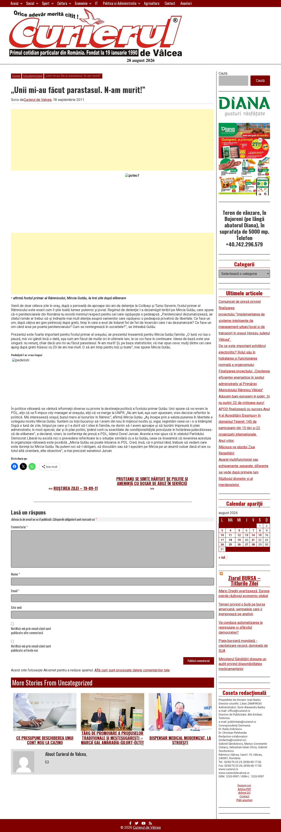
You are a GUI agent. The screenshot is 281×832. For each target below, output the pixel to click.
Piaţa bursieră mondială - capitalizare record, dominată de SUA (243, 646)
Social (30, 3)
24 (222, 544)
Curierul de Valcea (37, 100)
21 (253, 540)
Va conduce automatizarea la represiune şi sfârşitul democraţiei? (241, 627)
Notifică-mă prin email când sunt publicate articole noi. (31, 648)
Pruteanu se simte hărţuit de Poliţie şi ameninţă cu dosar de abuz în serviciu (152, 481)
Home (16, 75)
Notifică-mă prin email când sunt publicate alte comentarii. (31, 631)
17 (222, 540)
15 (259, 535)
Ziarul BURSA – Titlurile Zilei (244, 580)
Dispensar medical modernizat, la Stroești (180, 740)
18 (230, 540)
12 (239, 535)
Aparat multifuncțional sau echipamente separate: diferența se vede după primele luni (243, 465)
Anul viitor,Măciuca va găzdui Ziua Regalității (237, 447)
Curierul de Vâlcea (147, 827)
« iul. (222, 557)
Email (15, 591)
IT (96, 3)
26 (239, 544)
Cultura (62, 3)
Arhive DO (244, 792)
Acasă (14, 3)
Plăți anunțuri (244, 800)
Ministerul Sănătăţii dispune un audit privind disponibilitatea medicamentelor (242, 664)
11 (230, 535)
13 (246, 535)
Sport (45, 3)
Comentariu (19, 527)
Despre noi (244, 785)
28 (253, 544)
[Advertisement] (112, 139)
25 (230, 544)
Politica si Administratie (119, 3)
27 (246, 544)
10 (222, 535)
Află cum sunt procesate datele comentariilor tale (132, 670)
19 (239, 540)
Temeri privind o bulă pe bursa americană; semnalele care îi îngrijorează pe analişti (242, 609)
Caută (223, 73)
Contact (170, 3)
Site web (16, 608)
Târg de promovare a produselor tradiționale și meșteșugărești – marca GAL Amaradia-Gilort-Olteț (112, 737)
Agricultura (151, 3)
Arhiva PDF (244, 789)
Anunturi (186, 3)
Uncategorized (32, 75)
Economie (81, 3)
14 (253, 535)
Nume (15, 574)
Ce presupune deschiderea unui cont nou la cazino (44, 740)
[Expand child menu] (21, 3)
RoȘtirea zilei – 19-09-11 (76, 488)
